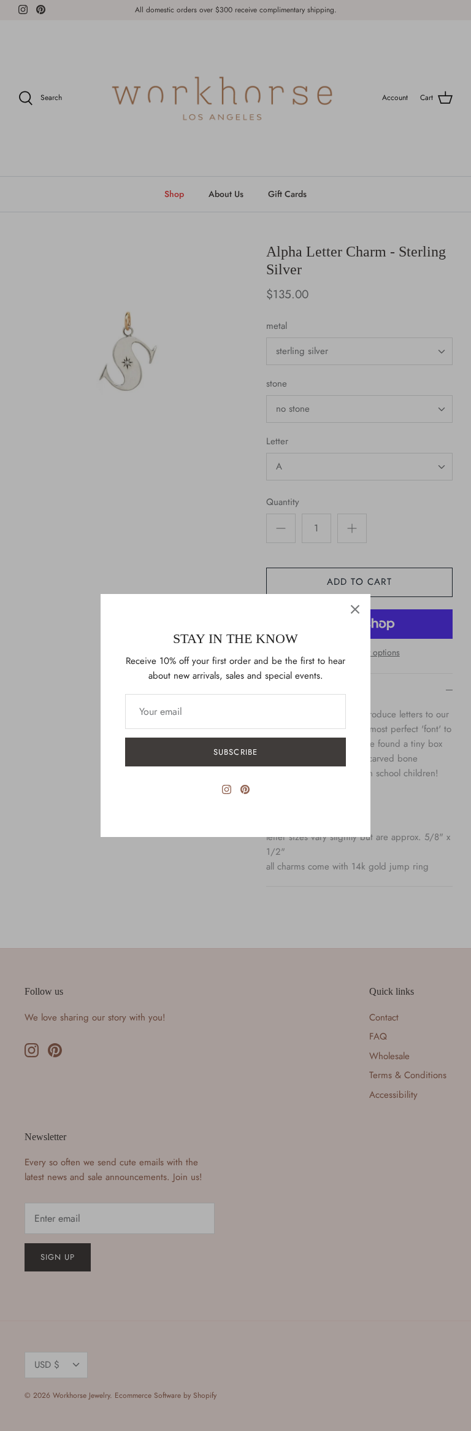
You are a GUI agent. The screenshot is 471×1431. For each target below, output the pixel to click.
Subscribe (235, 752)
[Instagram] (226, 789)
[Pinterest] (245, 789)
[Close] (355, 609)
